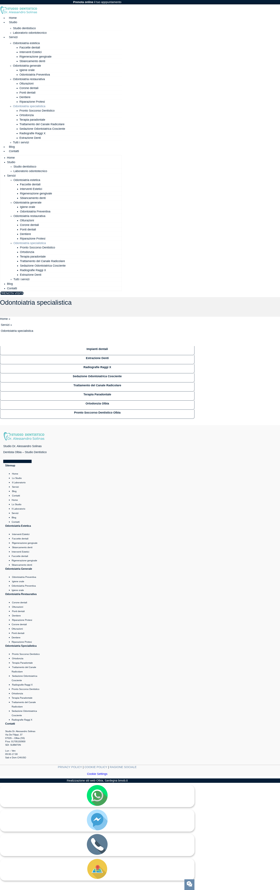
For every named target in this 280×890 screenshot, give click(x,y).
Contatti (14, 151)
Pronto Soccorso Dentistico (37, 110)
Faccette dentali (29, 47)
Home (13, 17)
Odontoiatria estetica (26, 43)
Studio (13, 22)
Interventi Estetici (30, 52)
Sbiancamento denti (32, 61)
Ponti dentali (27, 92)
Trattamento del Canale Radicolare (41, 124)
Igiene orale (27, 70)
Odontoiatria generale (27, 65)
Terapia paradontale (32, 119)
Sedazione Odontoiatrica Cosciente (42, 128)
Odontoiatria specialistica (29, 106)
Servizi (13, 37)
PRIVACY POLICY (70, 767)
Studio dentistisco (24, 28)
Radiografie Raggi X (32, 133)
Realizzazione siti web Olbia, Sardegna (92, 780)
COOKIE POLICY (95, 767)
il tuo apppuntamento (97, 2)
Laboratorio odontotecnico (30, 32)
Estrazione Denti (30, 137)
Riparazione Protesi (32, 101)
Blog (12, 146)
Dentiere (24, 97)
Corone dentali (28, 88)
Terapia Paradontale (22, 662)
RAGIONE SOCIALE (123, 767)
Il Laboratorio (19, 482)
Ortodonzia (26, 115)
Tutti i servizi (21, 142)
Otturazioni (26, 83)
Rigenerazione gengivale (35, 56)
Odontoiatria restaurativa (29, 79)
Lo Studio (17, 478)
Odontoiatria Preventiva (34, 74)
